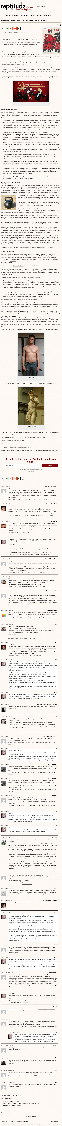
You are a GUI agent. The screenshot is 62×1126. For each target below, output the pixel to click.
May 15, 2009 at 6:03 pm (6, 704)
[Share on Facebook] (2, 28)
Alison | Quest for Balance (50, 736)
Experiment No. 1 (7, 39)
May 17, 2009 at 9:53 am (6, 900)
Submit (49, 466)
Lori (56, 716)
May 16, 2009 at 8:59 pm (6, 873)
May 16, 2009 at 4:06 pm (6, 811)
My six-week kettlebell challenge (11, 1101)
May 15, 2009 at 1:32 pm (6, 692)
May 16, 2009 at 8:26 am (6, 748)
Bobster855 (20, 447)
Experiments (24, 15)
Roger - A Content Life (51, 558)
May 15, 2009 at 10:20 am (7, 610)
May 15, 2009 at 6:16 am (6, 503)
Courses (32, 15)
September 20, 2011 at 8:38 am (8, 1058)
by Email (48, 450)
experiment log (37, 1041)
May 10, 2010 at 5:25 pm (13, 1032)
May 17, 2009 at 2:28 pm (6, 912)
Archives (15, 15)
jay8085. (30, 447)
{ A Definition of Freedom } (8, 1112)
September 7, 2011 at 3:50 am (7, 1045)
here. (22, 440)
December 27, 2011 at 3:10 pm (8, 1070)
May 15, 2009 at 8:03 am (6, 537)
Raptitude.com (17, 6)
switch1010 (7, 447)
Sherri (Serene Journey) (50, 503)
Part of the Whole (27, 884)
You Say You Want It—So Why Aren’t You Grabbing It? (36, 731)
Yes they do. (18, 756)
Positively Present (52, 610)
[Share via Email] (6, 28)
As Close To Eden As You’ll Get (40, 499)
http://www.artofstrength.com (33, 801)
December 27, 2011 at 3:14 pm (8, 1082)
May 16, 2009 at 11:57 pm (7, 888)
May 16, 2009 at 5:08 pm (6, 837)
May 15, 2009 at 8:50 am (6, 558)
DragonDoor (13, 261)
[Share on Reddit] (15, 28)
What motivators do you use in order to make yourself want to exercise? (21, 1103)
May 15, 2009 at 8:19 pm (6, 716)
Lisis (55, 576)
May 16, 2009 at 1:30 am (6, 736)
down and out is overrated (38, 619)
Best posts (47, 15)
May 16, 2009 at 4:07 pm (6, 825)
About (8, 15)
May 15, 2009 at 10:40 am (7, 624)
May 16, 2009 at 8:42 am (6, 778)
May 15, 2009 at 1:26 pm (6, 642)
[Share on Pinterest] (11, 28)
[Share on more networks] (19, 28)
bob (56, 1070)
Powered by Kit (31, 471)
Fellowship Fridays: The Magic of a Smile (33, 586)
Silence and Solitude (38, 572)
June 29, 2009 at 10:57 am (7, 972)
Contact (39, 15)
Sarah (55, 945)
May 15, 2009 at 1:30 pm (6, 659)
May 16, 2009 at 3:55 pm (6, 795)
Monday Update (24, 1002)
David (55, 537)
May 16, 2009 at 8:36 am (6, 764)
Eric (56, 1058)
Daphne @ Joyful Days (51, 486)
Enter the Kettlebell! (18, 266)
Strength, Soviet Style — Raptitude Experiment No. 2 (37, 554)
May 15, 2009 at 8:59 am (6, 576)
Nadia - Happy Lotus (51, 590)
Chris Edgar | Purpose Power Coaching (46, 704)
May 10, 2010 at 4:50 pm (6, 1019)
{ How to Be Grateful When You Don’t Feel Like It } (46, 1112)
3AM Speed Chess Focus (28, 638)
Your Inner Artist (35, 606)
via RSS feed (28, 450)
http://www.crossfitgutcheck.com (46, 1009)
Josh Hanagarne (52, 764)
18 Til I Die (29, 532)
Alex (56, 624)
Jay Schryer (54, 521)
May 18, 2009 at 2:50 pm (6, 945)
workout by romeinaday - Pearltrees (12, 1105)
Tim (56, 642)
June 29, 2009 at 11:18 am (7, 991)
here (33, 287)
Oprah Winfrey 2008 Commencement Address (33, 655)
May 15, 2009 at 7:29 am (6, 521)
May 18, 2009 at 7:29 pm (6, 957)
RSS (54, 15)
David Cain (18, 1124)
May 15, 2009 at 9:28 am (6, 591)
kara (56, 873)
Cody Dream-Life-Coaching (49, 900)
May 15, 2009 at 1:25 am (6, 486)
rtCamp (59, 1121)
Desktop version (31, 1116)
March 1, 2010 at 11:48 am (7, 1007)
